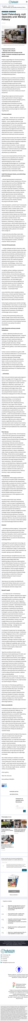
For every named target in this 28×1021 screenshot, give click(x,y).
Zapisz (25, 811)
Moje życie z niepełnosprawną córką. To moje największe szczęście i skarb (17, 933)
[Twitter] (5, 786)
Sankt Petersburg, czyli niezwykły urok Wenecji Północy (14, 7)
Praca (18, 941)
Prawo (5, 941)
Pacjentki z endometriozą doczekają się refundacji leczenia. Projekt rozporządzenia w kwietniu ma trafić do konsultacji (17, 921)
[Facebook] (3, 786)
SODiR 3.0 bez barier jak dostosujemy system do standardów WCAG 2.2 (20, 830)
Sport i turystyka (12, 11)
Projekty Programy (21, 943)
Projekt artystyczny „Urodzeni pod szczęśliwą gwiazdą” (7, 830)
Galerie (20, 944)
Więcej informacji (19, 998)
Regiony (14, 941)
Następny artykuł (14, 794)
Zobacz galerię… (6, 772)
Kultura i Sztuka (11, 6)
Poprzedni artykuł (14, 791)
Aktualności (9, 941)
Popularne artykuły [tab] (7, 901)
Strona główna (4, 6)
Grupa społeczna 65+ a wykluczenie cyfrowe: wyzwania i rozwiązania (16, 914)
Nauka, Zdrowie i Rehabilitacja (12, 944)
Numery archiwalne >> (14, 894)
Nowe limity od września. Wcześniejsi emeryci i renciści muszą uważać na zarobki (7, 846)
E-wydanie (14, 891)
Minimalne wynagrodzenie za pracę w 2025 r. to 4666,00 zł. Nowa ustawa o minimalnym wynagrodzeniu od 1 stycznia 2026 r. (16, 907)
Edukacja (22, 941)
